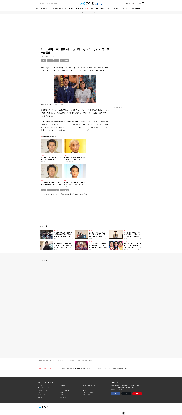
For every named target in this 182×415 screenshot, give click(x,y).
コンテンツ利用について (66, 390)
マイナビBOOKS (136, 8)
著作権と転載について (43, 387)
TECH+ (45, 8)
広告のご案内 (41, 392)
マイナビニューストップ (43, 360)
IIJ (108, 8)
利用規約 (62, 385)
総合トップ (39, 8)
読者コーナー (118, 8)
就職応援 (80, 8)
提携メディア (86, 390)
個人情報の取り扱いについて (90, 385)
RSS (61, 392)
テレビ (59, 360)
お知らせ (40, 385)
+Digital (51, 8)
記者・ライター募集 (88, 392)
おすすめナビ (126, 8)
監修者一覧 (63, 397)
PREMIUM (58, 8)
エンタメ (87, 8)
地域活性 (102, 8)
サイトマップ (63, 387)
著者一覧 (40, 397)
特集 (97, 8)
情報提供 (62, 394)
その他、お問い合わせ (43, 394)
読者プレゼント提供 (43, 390)
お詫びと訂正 (86, 394)
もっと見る (117, 107)
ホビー (92, 8)
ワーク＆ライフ (73, 8)
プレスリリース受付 (88, 387)
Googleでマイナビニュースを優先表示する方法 (91, 12)
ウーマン (64, 8)
